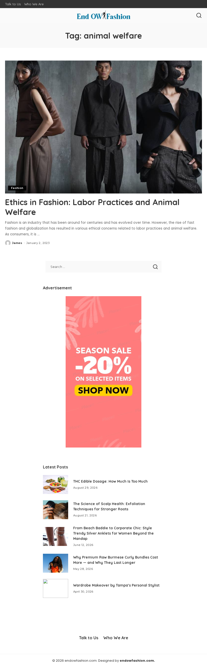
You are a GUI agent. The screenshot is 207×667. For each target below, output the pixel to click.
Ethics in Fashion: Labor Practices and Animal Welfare (92, 207)
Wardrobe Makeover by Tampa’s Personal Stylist (116, 585)
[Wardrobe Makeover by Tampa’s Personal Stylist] (55, 588)
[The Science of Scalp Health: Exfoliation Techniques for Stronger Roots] (55, 509)
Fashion (17, 188)
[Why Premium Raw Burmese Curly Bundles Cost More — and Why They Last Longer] (55, 563)
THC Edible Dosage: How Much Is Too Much (110, 481)
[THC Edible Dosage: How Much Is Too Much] (55, 484)
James (17, 243)
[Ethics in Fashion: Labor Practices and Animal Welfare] (103, 127)
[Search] (199, 15)
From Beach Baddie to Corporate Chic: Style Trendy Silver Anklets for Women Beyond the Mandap (113, 533)
